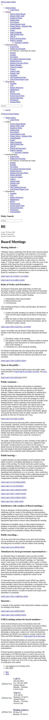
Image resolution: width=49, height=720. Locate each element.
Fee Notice (14, 57)
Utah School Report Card (19, 79)
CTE (12, 85)
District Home (10, 8)
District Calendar (16, 40)
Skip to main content (8, 2)
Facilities (13, 83)
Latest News (14, 10)
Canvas (12, 69)
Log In (7, 110)
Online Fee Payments (17, 49)
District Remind (15, 65)
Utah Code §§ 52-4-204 (23, 371)
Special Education (16, 98)
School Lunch (15, 94)
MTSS (12, 92)
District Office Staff (17, 16)
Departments (10, 81)
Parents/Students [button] (11, 154)
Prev (7, 672)
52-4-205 (35, 371)
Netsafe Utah (14, 73)
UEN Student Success (18, 77)
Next (7, 674)
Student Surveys (16, 61)
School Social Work (17, 96)
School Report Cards (17, 24)
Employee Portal (16, 18)
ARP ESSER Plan (16, 34)
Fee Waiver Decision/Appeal (20, 59)
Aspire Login (15, 71)
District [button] (8, 122)
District (8, 12)
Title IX (13, 36)
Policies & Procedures (18, 38)
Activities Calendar (21, 43)
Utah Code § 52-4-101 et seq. (34, 636)
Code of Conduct (16, 67)
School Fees (14, 47)
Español (13, 55)
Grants (12, 30)
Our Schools (14, 22)
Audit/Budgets (15, 28)
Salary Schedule (16, 32)
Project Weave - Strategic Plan (21, 26)
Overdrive (13, 75)
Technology (14, 100)
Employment (14, 20)
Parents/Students (11, 45)
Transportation (15, 102)
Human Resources (16, 88)
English (12, 53)
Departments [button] (10, 191)
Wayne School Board (17, 14)
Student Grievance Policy (19, 63)
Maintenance (14, 90)
